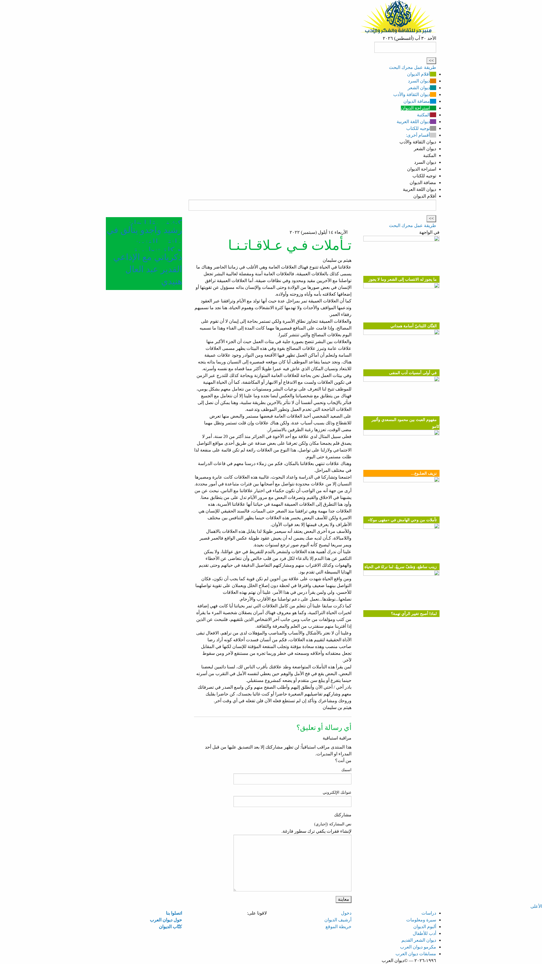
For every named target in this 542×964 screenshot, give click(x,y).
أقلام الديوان (418, 74)
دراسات (428, 913)
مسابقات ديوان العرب (415, 953)
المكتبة (423, 114)
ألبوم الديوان (424, 926)
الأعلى (536, 906)
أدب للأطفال (424, 933)
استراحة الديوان (415, 108)
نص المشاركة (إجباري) (332, 824)
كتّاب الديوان (170, 926)
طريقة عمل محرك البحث (412, 67)
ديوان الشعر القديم (418, 940)
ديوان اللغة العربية (413, 121)
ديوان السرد (419, 80)
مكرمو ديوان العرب (418, 947)
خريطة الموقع (338, 926)
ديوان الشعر (419, 87)
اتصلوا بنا (174, 913)
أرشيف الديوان (337, 919)
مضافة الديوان (416, 101)
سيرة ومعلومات (421, 919)
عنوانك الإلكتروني (337, 792)
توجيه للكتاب (418, 128)
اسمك (346, 770)
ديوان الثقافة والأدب (411, 94)
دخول (346, 913)
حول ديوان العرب (166, 919)
